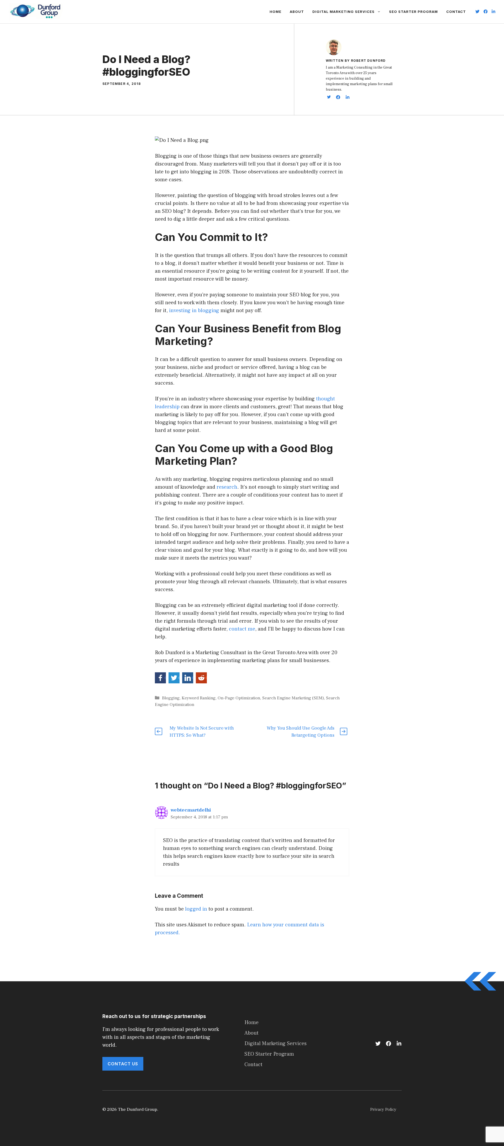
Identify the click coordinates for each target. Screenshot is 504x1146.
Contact (456, 11)
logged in (196, 909)
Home (275, 11)
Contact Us (123, 1063)
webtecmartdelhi (191, 810)
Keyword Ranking (199, 698)
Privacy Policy (383, 1109)
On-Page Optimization (239, 698)
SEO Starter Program (413, 11)
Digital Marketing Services (343, 11)
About (297, 11)
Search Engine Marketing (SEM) (293, 698)
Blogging (171, 698)
